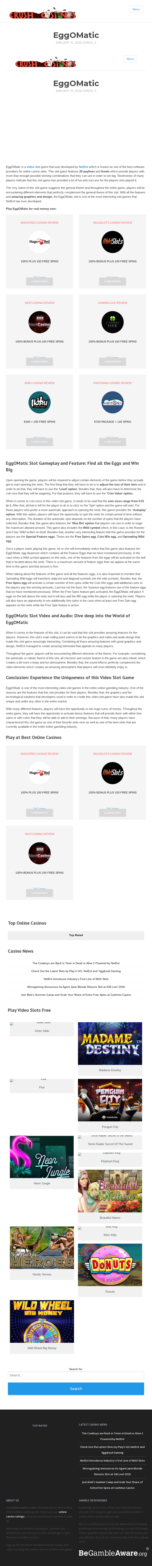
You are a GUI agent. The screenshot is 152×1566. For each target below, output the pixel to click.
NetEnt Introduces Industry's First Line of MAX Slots (76, 979)
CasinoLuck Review (112, 302)
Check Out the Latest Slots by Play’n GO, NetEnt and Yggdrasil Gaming (76, 971)
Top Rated (76, 935)
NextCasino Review (39, 302)
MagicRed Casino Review (39, 222)
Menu (136, 9)
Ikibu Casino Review (39, 383)
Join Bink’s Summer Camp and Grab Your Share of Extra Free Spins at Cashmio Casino (76, 994)
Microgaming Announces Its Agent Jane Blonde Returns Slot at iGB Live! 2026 (76, 986)
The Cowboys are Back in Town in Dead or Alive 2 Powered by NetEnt (76, 963)
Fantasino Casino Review (112, 383)
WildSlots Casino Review (112, 222)
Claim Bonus (39, 281)
